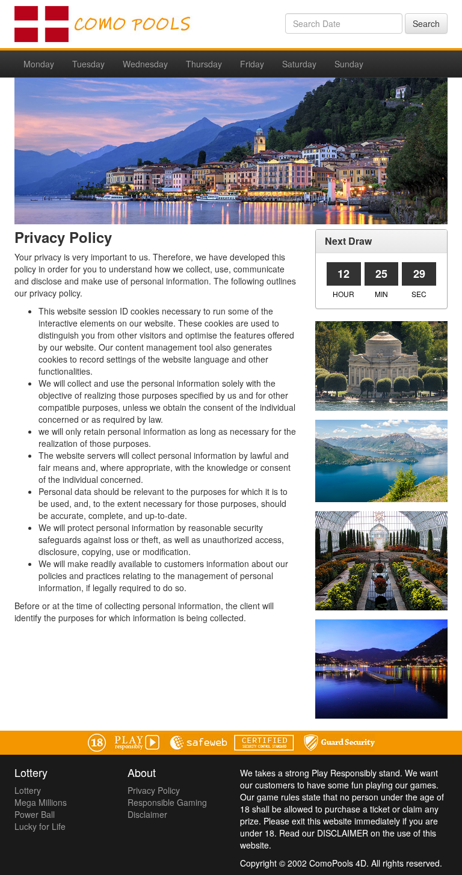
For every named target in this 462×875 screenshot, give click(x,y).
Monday (38, 64)
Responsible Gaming (167, 802)
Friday (252, 64)
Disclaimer (147, 814)
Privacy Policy (154, 790)
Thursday (204, 64)
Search (426, 23)
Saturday (299, 64)
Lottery (27, 790)
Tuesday (88, 64)
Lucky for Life (40, 826)
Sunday (348, 64)
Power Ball (34, 814)
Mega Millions (40, 802)
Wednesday (145, 64)
